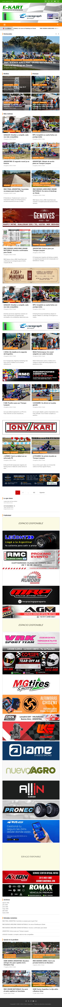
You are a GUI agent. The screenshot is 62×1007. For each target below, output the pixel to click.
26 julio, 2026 (7, 993)
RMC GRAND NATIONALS (49, 185)
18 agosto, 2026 (8, 108)
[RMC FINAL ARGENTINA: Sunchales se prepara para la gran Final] (16, 178)
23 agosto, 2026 (8, 165)
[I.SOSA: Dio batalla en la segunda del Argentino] (16, 341)
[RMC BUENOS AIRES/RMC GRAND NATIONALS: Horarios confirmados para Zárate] (16, 238)
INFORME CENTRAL (50, 955)
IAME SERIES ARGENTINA (10, 957)
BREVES (6, 131)
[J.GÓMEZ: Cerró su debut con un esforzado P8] (16, 445)
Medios (6, 74)
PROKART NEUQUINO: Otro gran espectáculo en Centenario (15, 105)
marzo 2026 (5, 912)
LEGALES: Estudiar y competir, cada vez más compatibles (16, 136)
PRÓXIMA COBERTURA (45, 183)
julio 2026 (5, 904)
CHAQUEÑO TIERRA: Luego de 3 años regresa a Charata (15, 88)
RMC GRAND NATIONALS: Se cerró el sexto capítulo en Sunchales (16, 990)
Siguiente (42, 492)
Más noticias (8, 114)
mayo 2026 (5, 908)
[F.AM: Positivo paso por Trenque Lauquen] (16, 392)
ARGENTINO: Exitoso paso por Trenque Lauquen (28, 65)
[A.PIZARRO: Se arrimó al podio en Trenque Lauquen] (45, 445)
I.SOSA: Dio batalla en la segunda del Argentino (45, 88)
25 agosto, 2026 (8, 67)
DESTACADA (14, 62)
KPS (39, 131)
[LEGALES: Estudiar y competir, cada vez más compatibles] (16, 294)
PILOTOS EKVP (43, 84)
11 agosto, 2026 (8, 967)
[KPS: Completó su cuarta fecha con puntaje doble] (45, 294)
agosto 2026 (5, 902)
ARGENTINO (7, 62)
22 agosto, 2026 (37, 165)
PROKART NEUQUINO (14, 102)
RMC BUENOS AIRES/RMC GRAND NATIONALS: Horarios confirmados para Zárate (16, 250)
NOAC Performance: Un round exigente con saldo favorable (43, 105)
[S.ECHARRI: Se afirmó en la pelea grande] (45, 392)
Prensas (35, 74)
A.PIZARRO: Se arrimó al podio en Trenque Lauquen (44, 457)
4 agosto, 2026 (36, 965)
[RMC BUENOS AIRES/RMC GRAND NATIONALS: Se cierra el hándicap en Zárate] (45, 178)
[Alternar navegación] (4, 24)
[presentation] (56, 34)
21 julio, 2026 (36, 993)
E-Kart (14, 67)
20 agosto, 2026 (8, 90)
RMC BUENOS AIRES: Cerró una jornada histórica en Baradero (44, 962)
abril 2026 (5, 910)
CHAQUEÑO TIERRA (8, 84)
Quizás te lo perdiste (11, 940)
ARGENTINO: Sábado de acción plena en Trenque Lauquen (43, 162)
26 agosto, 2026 (8, 193)
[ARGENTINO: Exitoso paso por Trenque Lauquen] (45, 238)
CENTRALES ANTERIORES (10, 955)
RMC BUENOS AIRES (37, 185)
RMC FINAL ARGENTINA (16, 185)
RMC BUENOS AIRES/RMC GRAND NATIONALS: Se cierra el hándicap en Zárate (45, 191)
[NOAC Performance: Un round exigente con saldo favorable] (45, 341)
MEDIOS (16, 84)
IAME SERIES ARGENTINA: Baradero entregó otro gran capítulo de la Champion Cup (16, 963)
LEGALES (18, 131)
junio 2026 (5, 906)
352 (34, 492)
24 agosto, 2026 (37, 90)
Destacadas (8, 34)
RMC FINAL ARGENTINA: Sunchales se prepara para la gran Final (16, 190)
